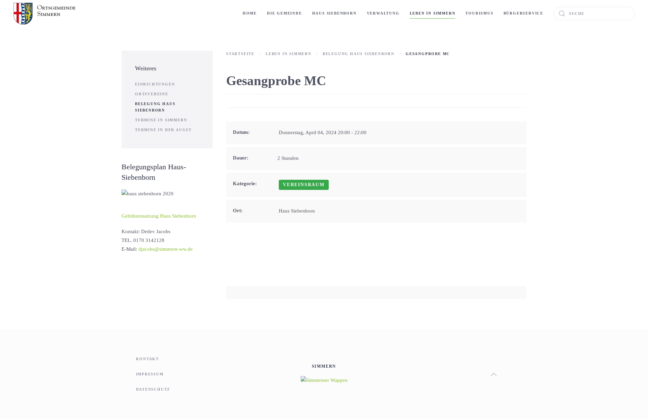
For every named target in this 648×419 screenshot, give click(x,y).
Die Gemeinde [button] (284, 13)
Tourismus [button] (479, 13)
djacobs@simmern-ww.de (165, 249)
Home (250, 13)
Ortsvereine (151, 94)
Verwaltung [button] (383, 13)
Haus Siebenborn (334, 13)
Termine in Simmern (161, 120)
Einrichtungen (155, 84)
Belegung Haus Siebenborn (155, 107)
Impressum (150, 374)
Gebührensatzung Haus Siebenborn (159, 216)
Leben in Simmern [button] (433, 13)
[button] (493, 374)
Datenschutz (153, 389)
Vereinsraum (304, 184)
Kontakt (147, 359)
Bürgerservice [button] (523, 13)
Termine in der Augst (163, 130)
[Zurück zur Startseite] (45, 13)
